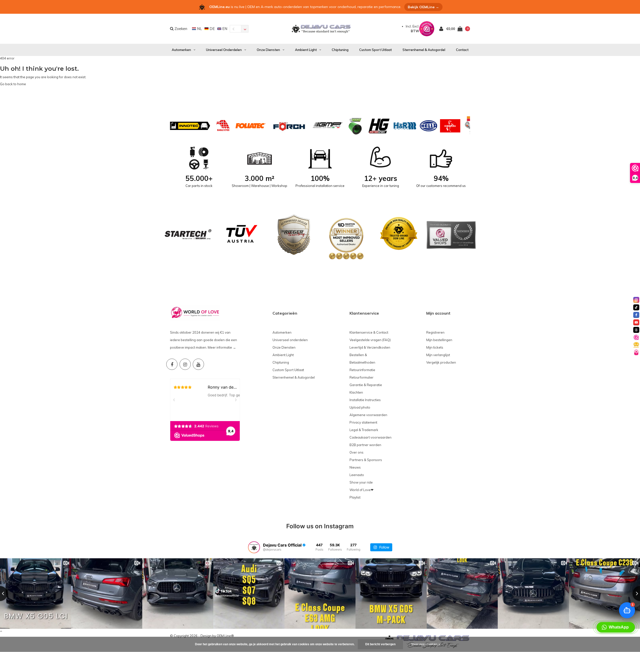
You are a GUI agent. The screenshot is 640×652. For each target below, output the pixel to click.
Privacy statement (363, 422)
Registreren (435, 332)
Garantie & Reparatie (366, 385)
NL (199, 28)
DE (211, 28)
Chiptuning (340, 50)
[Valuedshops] (636, 337)
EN (224, 28)
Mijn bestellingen (439, 340)
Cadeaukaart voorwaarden (371, 437)
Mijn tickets (434, 347)
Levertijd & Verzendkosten (370, 347)
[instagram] (636, 300)
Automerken (181, 50)
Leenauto (357, 475)
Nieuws (355, 467)
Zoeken (180, 28)
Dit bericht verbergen (380, 644)
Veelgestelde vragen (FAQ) (370, 340)
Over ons (357, 452)
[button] (615, 627)
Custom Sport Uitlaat (375, 50)
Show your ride (361, 482)
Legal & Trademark (364, 430)
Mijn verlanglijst (438, 355)
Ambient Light (306, 50)
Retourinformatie (362, 370)
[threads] (636, 330)
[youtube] (636, 322)
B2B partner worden (365, 445)
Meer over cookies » (425, 644)
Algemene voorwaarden (368, 415)
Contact (462, 50)
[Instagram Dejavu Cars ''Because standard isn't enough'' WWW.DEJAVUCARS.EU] (185, 364)
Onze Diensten (268, 50)
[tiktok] (636, 307)
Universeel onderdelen (224, 50)
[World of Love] (636, 352)
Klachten (356, 392)
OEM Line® (225, 636)
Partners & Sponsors (366, 460)
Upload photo (360, 407)
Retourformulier (362, 377)
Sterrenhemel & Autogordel (423, 50)
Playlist (355, 497)
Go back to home (13, 84)
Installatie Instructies (365, 400)
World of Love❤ (362, 490)
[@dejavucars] (254, 547)
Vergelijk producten (441, 362)
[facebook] (636, 315)
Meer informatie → (222, 347)
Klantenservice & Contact (369, 332)
